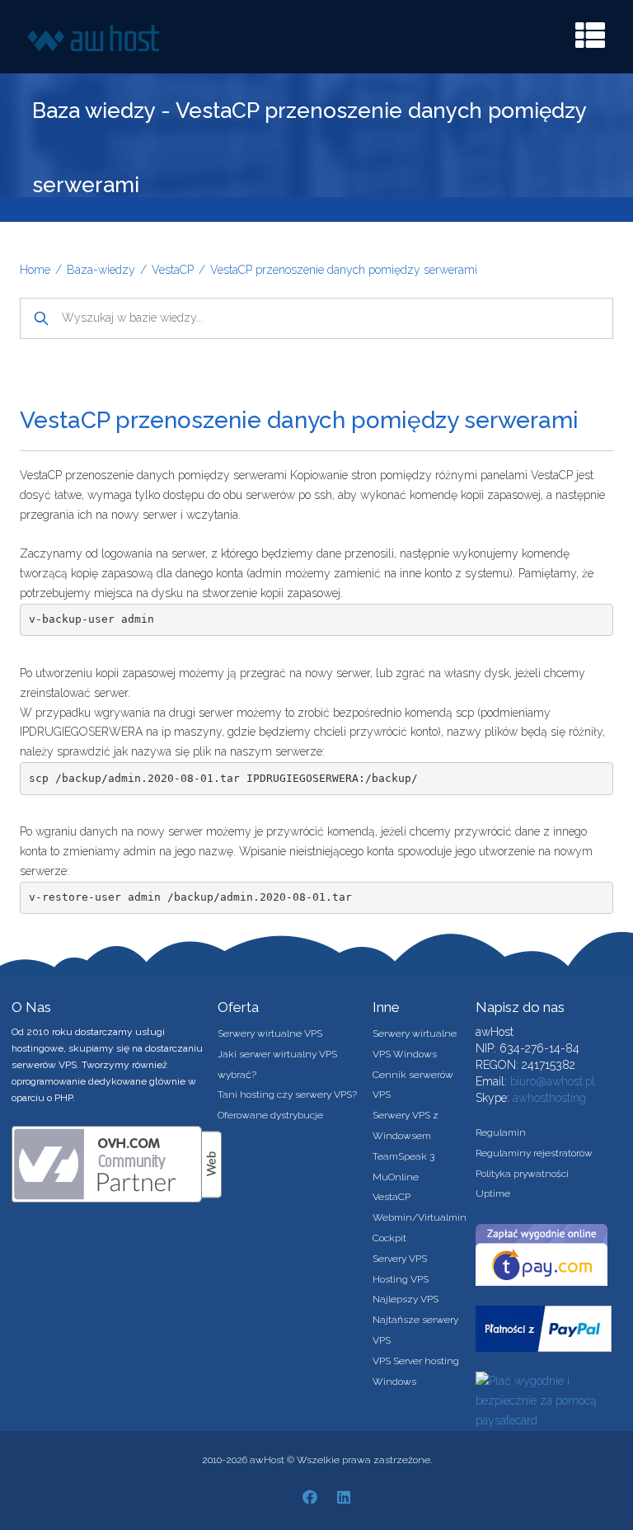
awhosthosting (549, 1097)
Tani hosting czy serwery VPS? (287, 1094)
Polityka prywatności (522, 1173)
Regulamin (501, 1132)
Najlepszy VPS (405, 1299)
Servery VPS (400, 1258)
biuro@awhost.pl (552, 1081)
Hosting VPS (401, 1279)
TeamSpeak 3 (403, 1156)
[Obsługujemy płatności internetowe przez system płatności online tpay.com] (541, 1253)
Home (35, 269)
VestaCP (173, 269)
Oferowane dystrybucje (270, 1115)
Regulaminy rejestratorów (534, 1153)
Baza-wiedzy (101, 269)
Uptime (493, 1193)
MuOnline (396, 1177)
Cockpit (389, 1238)
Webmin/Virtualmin (420, 1217)
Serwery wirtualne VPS (270, 1033)
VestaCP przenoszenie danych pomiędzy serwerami (343, 269)
